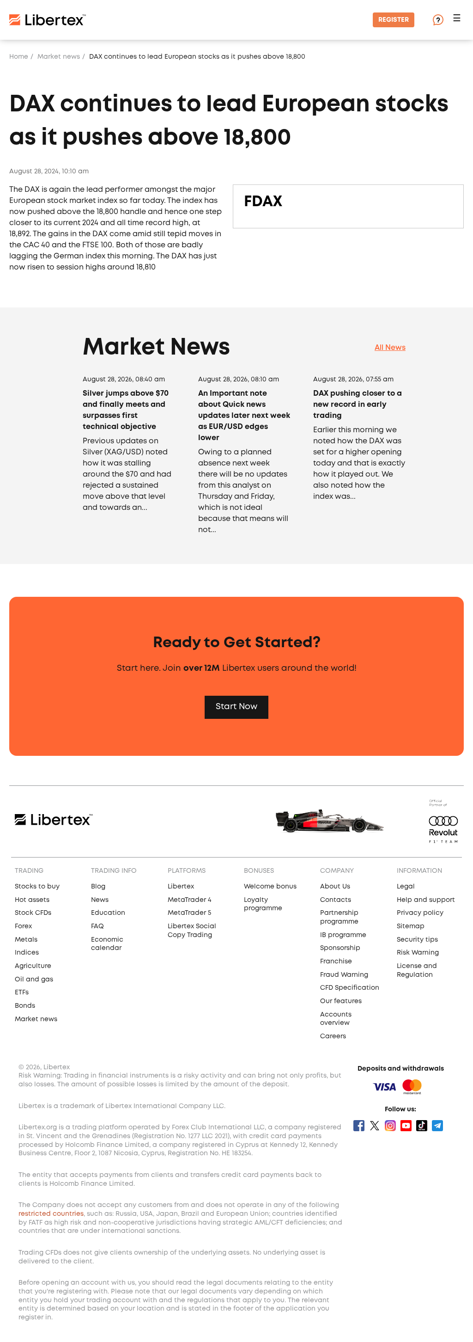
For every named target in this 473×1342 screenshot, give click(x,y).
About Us (335, 886)
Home (18, 57)
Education (108, 913)
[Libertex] (47, 20)
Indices (27, 953)
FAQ (97, 926)
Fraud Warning (344, 975)
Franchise (336, 961)
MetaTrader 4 (190, 900)
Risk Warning (418, 953)
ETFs (22, 992)
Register (393, 20)
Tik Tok (421, 1125)
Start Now (236, 707)
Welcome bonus (270, 886)
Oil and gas (34, 979)
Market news (58, 57)
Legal (406, 886)
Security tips (417, 940)
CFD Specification (349, 988)
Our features (341, 1001)
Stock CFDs (33, 913)
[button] (458, 20)
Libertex (181, 886)
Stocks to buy (37, 886)
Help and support (426, 900)
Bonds (25, 1006)
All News (390, 347)
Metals (26, 940)
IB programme (343, 935)
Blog (98, 886)
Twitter (374, 1125)
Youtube (406, 1125)
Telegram (437, 1125)
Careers (333, 1036)
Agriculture (33, 966)
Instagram (390, 1125)
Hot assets (32, 900)
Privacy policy (420, 913)
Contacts (335, 900)
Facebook (358, 1125)
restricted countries (51, 1214)
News (100, 900)
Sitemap (410, 926)
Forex (23, 926)
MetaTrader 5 (189, 913)
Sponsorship (340, 948)
